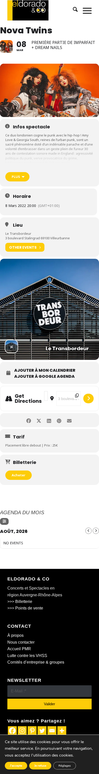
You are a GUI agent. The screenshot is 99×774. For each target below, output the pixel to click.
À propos (15, 635)
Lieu (18, 225)
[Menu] (85, 10)
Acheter (18, 475)
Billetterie (23, 601)
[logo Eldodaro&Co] (41, 10)
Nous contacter (21, 642)
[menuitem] (73, 10)
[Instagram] (22, 730)
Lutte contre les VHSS (27, 655)
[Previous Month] (88, 531)
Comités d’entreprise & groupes (35, 662)
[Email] (51, 730)
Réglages (64, 766)
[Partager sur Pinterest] (59, 420)
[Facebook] (12, 730)
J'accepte (16, 766)
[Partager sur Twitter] (38, 420)
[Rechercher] (73, 10)
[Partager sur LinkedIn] (48, 420)
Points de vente (29, 608)
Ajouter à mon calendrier (44, 370)
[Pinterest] (32, 730)
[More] (61, 730)
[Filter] (4, 521)
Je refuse (40, 766)
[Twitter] (42, 730)
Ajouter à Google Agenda (44, 376)
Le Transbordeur (18, 233)
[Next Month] (96, 531)
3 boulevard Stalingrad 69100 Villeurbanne (37, 238)
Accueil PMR (19, 649)
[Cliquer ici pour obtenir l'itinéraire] (88, 398)
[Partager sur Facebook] (28, 420)
